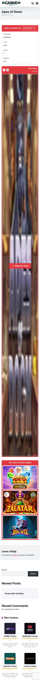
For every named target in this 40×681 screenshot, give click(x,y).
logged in (15, 555)
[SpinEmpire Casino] (30, 633)
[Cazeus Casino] (30, 663)
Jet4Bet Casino (10, 636)
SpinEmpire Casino (30, 636)
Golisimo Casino (10, 666)
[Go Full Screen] (7, 70)
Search (4, 570)
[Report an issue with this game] (4, 70)
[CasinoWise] (11, 3)
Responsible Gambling (14, 593)
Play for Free (21, 266)
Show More (27, 28)
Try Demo (20, 477)
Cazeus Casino (30, 666)
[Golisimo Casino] (10, 663)
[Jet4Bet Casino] (10, 633)
